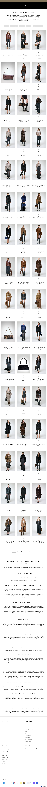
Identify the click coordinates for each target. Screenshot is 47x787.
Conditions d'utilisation (28, 733)
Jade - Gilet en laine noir (39, 87)
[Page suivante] (33, 551)
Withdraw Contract (28, 741)
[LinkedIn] (36, 748)
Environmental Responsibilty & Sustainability (9, 726)
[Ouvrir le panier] (44, 5)
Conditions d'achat (28, 735)
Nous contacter (4, 731)
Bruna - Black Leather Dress (23, 412)
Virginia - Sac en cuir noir (23, 378)
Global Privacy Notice (28, 739)
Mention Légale (27, 737)
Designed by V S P (6, 781)
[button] (6, 26)
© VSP (4, 779)
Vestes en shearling (5, 751)
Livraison (26, 726)
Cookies (26, 731)
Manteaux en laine (5, 757)
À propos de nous (5, 724)
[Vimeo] (33, 748)
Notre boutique (4, 729)
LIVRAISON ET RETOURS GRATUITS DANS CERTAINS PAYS (23, 0)
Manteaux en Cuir (5, 753)
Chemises (3, 763)
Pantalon (3, 761)
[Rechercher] (41, 5)
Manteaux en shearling (6, 749)
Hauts (3, 767)
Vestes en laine (4, 759)
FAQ (26, 724)
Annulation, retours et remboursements (31, 728)
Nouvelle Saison (5, 747)
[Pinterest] (28, 748)
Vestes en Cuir (4, 755)
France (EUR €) (6, 777)
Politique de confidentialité (29, 729)
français (14, 777)
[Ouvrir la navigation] (2, 5)
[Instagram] (25, 748)
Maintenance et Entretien (6, 728)
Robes (3, 765)
